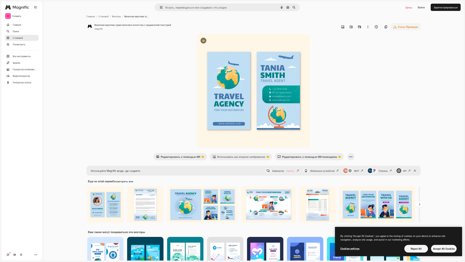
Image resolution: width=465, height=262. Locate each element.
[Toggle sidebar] (36, 7)
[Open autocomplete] (160, 7)
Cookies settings (349, 248)
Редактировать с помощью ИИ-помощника (307, 157)
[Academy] (14, 255)
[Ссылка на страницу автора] (89, 26)
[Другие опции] (367, 26)
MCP (356, 170)
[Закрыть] (414, 170)
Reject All (416, 248)
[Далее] (419, 204)
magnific (98, 28)
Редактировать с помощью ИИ (178, 157)
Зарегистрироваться (446, 7)
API (405, 170)
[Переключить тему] (21, 255)
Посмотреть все (122, 181)
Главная (90, 16)
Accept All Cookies (444, 248)
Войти (421, 7)
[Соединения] (8, 255)
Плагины (383, 170)
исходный (221, 41)
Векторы (116, 16)
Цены (408, 7)
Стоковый (103, 16)
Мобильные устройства (322, 170)
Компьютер (283, 170)
